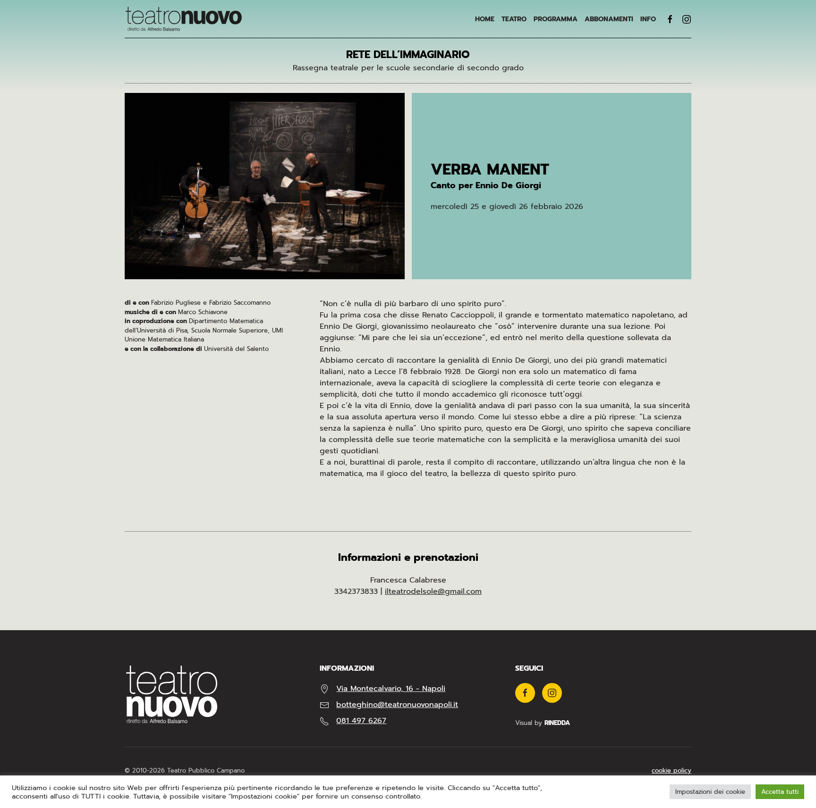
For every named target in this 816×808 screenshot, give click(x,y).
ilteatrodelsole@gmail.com (433, 591)
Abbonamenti (609, 19)
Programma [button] (556, 19)
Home (484, 19)
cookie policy (671, 770)
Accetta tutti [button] (780, 791)
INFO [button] (648, 19)
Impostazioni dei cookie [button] (710, 791)
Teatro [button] (514, 19)
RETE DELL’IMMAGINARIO (408, 54)
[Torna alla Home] (184, 19)
